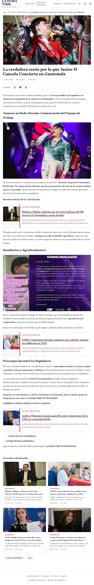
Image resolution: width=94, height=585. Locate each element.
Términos (54, 576)
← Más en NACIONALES (14, 558)
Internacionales (69, 4)
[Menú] (90, 4)
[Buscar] (79, 4)
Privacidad (45, 576)
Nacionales (30, 4)
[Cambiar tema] (85, 4)
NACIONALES (22, 12)
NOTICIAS (12, 12)
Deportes (58, 4)
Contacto (63, 576)
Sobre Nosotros (33, 576)
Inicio (5, 12)
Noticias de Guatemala (41, 3)
